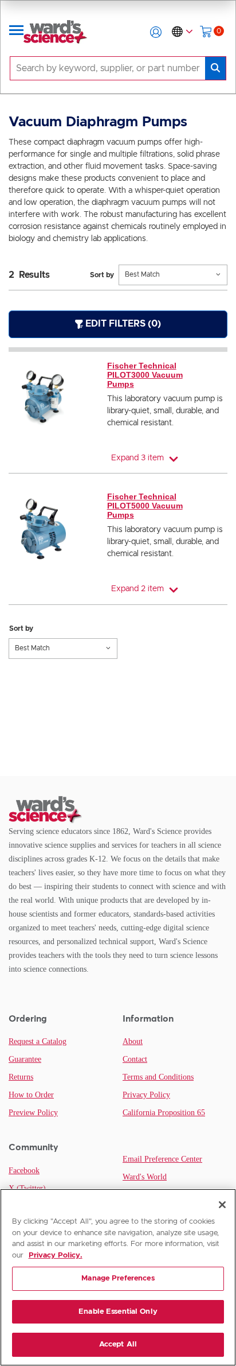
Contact (135, 1059)
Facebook (24, 1170)
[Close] (222, 1204)
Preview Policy (33, 1112)
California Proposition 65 (164, 1112)
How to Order (31, 1095)
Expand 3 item (137, 458)
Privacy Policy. (55, 1255)
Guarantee (25, 1059)
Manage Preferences (117, 1278)
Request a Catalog (37, 1041)
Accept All (118, 1344)
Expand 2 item (137, 589)
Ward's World (145, 1177)
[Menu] (17, 32)
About (133, 1041)
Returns (21, 1077)
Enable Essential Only (118, 1311)
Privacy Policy (146, 1095)
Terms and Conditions (158, 1077)
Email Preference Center (162, 1159)
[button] (156, 32)
